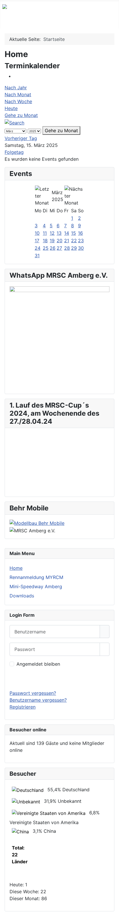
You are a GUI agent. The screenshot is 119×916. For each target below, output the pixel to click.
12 (52, 233)
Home (16, 568)
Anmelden (59, 678)
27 (59, 248)
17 (37, 240)
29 (74, 248)
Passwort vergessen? (33, 693)
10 (37, 233)
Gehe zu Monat (21, 115)
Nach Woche (18, 101)
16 (80, 233)
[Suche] (14, 122)
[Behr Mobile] (37, 523)
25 (46, 248)
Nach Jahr (16, 87)
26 (52, 248)
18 (45, 240)
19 (52, 240)
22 (74, 240)
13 (59, 233)
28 (67, 248)
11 (45, 233)
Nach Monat (18, 94)
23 (81, 240)
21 (66, 240)
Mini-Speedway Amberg (36, 586)
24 (37, 248)
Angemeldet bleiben (38, 664)
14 (66, 233)
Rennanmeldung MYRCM (36, 577)
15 (73, 233)
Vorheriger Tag (21, 138)
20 (59, 240)
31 (37, 255)
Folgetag (14, 152)
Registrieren (23, 707)
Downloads (22, 596)
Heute (11, 108)
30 (81, 248)
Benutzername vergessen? (38, 700)
